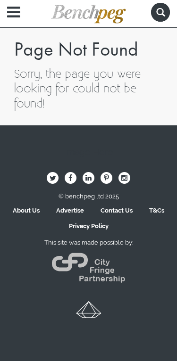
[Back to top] (89, 312)
